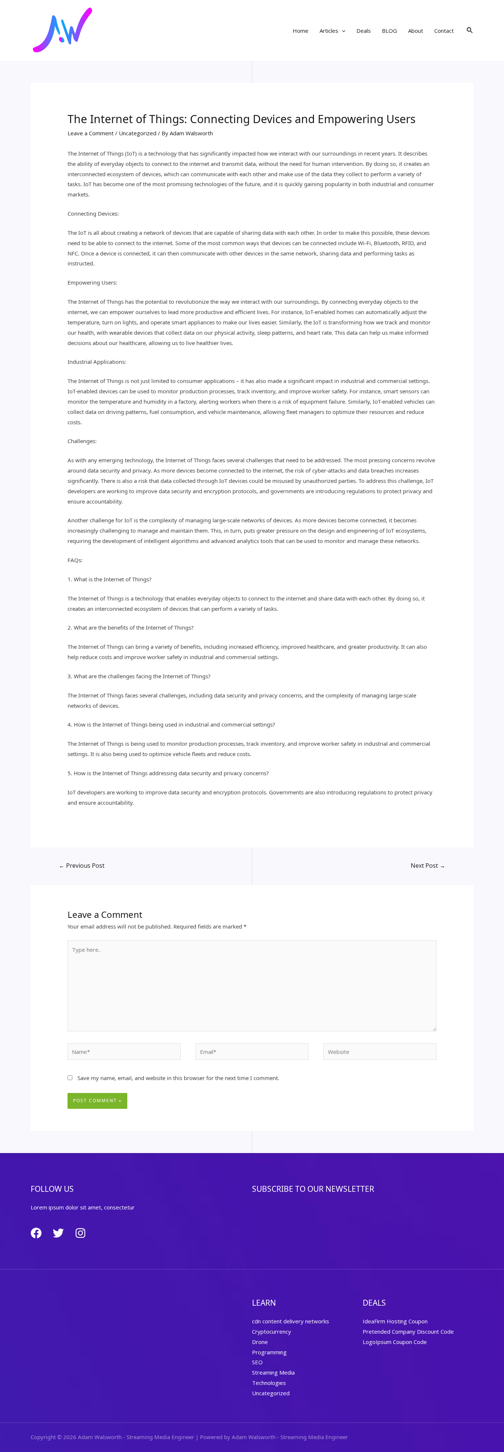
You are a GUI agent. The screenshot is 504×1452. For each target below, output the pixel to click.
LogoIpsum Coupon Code (395, 1341)
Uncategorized (137, 133)
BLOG (389, 30)
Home (300, 30)
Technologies (269, 1382)
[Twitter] (58, 1233)
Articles (329, 30)
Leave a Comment (91, 133)
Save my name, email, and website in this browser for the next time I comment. (178, 1078)
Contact (444, 30)
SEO (257, 1362)
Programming (269, 1352)
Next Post (428, 865)
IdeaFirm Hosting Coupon (395, 1321)
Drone (260, 1341)
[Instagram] (80, 1233)
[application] (341, 30)
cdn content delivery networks (290, 1321)
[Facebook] (36, 1233)
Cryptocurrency (271, 1331)
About (415, 30)
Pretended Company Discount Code (408, 1331)
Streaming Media (273, 1372)
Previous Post (81, 865)
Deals (363, 30)
